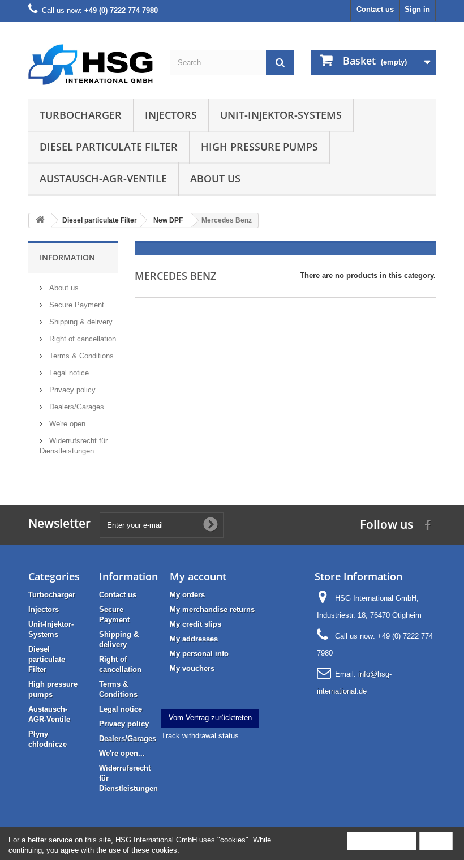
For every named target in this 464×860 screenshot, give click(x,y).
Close (436, 840)
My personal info (199, 653)
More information (381, 840)
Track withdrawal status (200, 735)
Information (67, 257)
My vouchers (192, 668)
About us (215, 178)
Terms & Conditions (80, 356)
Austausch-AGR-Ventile (103, 178)
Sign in (417, 9)
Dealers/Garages (75, 407)
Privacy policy (71, 390)
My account (198, 576)
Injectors (171, 115)
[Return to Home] (40, 220)
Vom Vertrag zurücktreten (210, 717)
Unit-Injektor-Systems (281, 115)
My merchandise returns (212, 609)
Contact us (375, 9)
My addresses (194, 639)
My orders (187, 595)
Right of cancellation (81, 339)
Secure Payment (75, 305)
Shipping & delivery (80, 322)
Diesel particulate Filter (109, 146)
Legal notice (68, 373)
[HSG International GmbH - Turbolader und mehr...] (90, 64)
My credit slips (195, 624)
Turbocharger (81, 115)
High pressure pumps (259, 146)
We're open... (69, 424)
